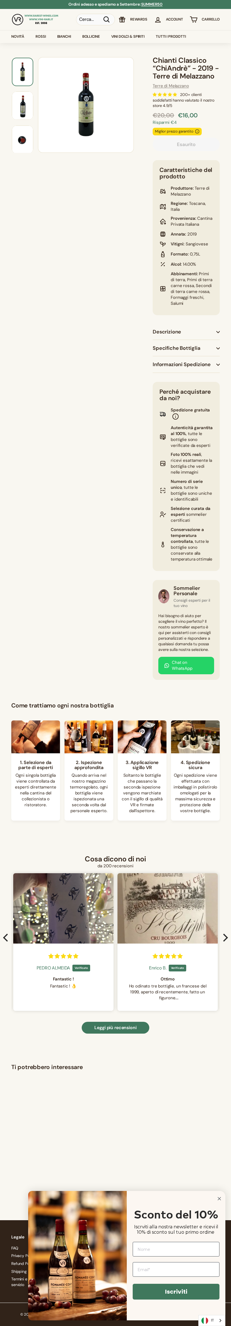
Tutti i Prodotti (171, 36)
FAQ (14, 1248)
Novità (17, 36)
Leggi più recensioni (115, 1028)
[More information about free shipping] (175, 417)
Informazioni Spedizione (182, 364)
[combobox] (211, 1320)
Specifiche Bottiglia (176, 348)
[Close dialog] (219, 1198)
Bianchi (64, 36)
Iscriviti (176, 1292)
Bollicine (91, 36)
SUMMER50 (152, 4)
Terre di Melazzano (171, 86)
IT (212, 1320)
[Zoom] (86, 105)
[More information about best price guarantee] (197, 131)
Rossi (40, 36)
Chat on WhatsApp (182, 665)
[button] (7, 937)
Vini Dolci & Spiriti (128, 36)
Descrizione (167, 331)
